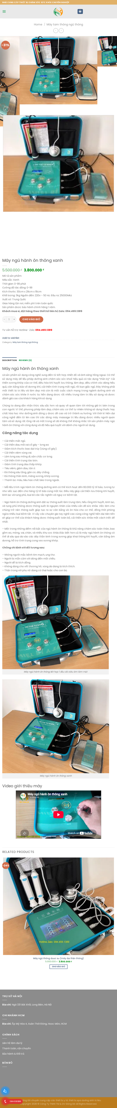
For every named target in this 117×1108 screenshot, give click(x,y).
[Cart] (80, 11)
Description (9, 360)
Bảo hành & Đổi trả (13, 1054)
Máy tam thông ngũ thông (65, 24)
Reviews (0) (25, 360)
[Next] (14, 107)
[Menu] (4, 11)
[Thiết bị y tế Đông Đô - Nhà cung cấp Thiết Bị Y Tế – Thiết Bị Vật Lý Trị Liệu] (58, 11)
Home (38, 24)
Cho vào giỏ (31, 319)
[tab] (9, 360)
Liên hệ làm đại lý (12, 1043)
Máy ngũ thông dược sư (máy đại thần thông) (58, 958)
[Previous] (4, 246)
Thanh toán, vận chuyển (16, 1048)
